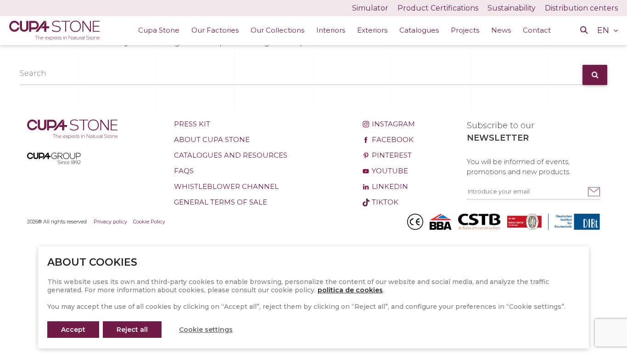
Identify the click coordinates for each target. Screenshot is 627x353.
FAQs (184, 170)
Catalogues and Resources (230, 155)
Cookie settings (206, 329)
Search (33, 73)
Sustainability (511, 8)
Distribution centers (581, 8)
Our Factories (215, 30)
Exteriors (372, 30)
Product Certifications (437, 8)
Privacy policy (110, 221)
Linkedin (389, 186)
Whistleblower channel (226, 186)
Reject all (132, 329)
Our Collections (277, 30)
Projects (465, 30)
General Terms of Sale (220, 202)
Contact (537, 30)
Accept (73, 329)
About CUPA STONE (212, 139)
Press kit (192, 124)
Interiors (330, 30)
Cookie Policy (149, 221)
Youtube (389, 170)
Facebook (392, 139)
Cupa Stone (158, 30)
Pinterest (391, 155)
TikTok (384, 202)
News (501, 30)
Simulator (370, 8)
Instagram (392, 124)
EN (604, 30)
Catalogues (419, 30)
